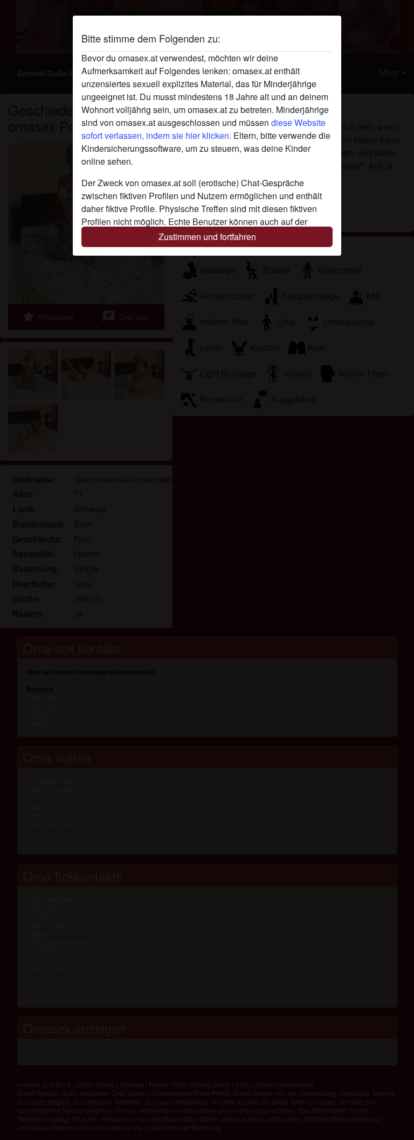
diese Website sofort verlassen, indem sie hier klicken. (203, 129)
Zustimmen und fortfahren (207, 236)
